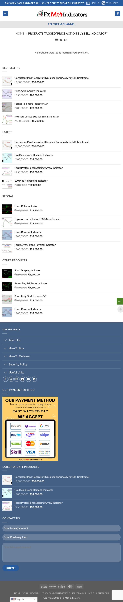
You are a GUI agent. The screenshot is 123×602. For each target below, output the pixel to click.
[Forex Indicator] (61, 13)
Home (20, 33)
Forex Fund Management (55, 593)
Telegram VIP (79, 593)
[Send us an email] (17, 379)
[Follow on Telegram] (34, 379)
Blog (91, 593)
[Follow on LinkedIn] (22, 379)
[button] (5, 13)
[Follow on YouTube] (28, 379)
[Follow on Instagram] (11, 379)
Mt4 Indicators (31, 593)
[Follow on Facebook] (5, 379)
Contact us (102, 593)
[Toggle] (5, 340)
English (19, 599)
